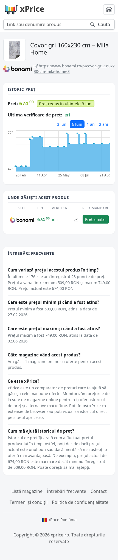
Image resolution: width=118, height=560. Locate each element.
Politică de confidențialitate (80, 502)
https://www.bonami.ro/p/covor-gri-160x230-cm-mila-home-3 (74, 68)
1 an (91, 124)
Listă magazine (27, 491)
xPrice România (62, 519)
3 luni (62, 124)
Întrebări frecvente (66, 491)
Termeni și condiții (28, 502)
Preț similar (95, 219)
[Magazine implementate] (109, 9)
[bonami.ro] (22, 219)
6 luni (77, 124)
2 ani (103, 124)
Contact (99, 491)
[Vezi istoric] (75, 219)
